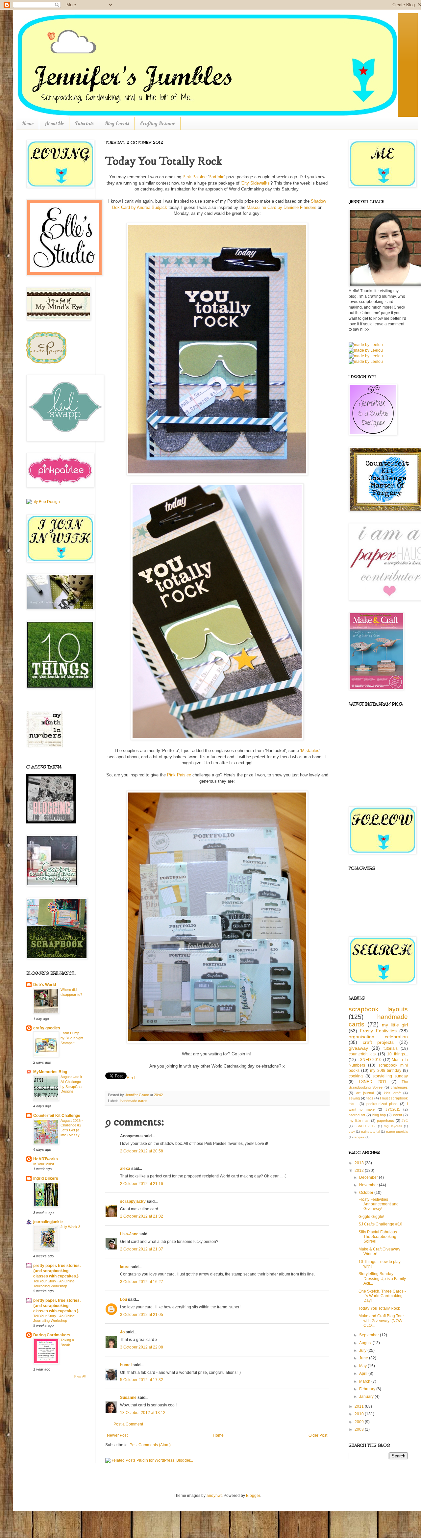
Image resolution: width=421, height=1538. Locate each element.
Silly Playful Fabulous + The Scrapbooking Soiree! (379, 1237)
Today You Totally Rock (379, 1308)
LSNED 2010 (370, 1059)
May (363, 1366)
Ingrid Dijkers (45, 1178)
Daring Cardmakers (51, 1335)
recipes (359, 1137)
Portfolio (216, 176)
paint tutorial (370, 1131)
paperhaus (385, 1120)
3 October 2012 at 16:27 (141, 1281)
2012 (360, 1170)
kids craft (392, 1093)
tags (369, 1098)
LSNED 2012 (365, 1126)
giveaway (358, 1048)
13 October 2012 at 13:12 (142, 1412)
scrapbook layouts (378, 1009)
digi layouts (393, 1126)
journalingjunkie (48, 1222)
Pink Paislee (195, 176)
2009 (360, 1422)
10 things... (397, 1054)
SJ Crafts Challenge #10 (380, 1224)
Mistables (310, 750)
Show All (80, 1376)
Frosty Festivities (378, 1030)
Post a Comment (128, 1424)
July (363, 1350)
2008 (360, 1429)
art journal (365, 1093)
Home (28, 123)
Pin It (132, 1077)
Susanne (128, 1397)
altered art (357, 1115)
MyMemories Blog (50, 1072)
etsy (352, 1131)
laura (125, 1267)
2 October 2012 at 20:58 (141, 1151)
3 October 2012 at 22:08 (141, 1347)
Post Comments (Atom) (150, 1445)
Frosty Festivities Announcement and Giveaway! (379, 1204)
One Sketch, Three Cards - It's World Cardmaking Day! (382, 1296)
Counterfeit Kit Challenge (56, 1115)
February (367, 1389)
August (366, 1343)
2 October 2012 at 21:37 (141, 1249)
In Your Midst (43, 1164)
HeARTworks (45, 1159)
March (365, 1381)
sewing (354, 1098)
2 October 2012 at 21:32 (141, 1216)
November (369, 1185)
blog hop (379, 1115)
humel (126, 1365)
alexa (125, 1168)
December (369, 1177)
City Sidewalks (255, 183)
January (367, 1396)
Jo (122, 1332)
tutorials (391, 1048)
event (397, 1115)
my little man (359, 1120)
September (369, 1335)
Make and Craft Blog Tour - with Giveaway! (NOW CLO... (382, 1321)
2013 (360, 1163)
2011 (360, 1406)
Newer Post (117, 1435)
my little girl (395, 1024)
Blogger (253, 1495)
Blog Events (117, 123)
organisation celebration (378, 1036)
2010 (360, 1414)
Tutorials (84, 123)
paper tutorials (397, 1131)
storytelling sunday (390, 1076)
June (364, 1358)
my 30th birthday (385, 1070)
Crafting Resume (157, 123)
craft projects (378, 1042)
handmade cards (133, 1101)
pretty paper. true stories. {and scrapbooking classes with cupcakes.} (57, 1270)
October (366, 1192)
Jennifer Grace (137, 1095)
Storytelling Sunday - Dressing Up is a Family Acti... (382, 1279)
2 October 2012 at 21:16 (141, 1183)
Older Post (318, 1435)
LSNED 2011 (372, 1081)
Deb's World (44, 984)
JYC (405, 1120)
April (363, 1373)
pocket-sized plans (382, 1104)
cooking (356, 1076)
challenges (399, 1087)
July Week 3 (70, 1227)
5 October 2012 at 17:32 (141, 1379)
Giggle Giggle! (371, 1216)
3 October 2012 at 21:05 (141, 1314)
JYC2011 (392, 1109)
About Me (54, 123)
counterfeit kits (362, 1054)
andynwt (214, 1495)
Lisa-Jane (129, 1234)
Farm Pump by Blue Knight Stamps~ (72, 1038)
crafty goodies (46, 1028)
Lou (123, 1299)
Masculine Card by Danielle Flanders (281, 207)
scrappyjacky (133, 1201)
